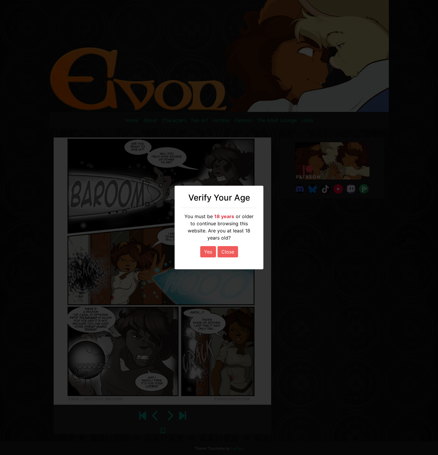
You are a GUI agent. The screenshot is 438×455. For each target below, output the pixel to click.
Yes (208, 252)
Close (227, 252)
